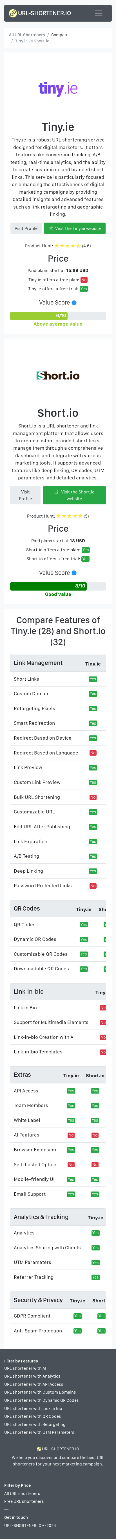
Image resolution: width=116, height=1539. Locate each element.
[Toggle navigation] (98, 13)
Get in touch (16, 1517)
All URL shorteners (22, 1493)
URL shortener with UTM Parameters (39, 1432)
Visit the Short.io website (77, 495)
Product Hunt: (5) (58, 516)
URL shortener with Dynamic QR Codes (41, 1400)
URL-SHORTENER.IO (44, 13)
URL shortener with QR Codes (32, 1416)
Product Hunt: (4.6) (58, 245)
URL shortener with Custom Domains (40, 1392)
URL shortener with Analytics (32, 1376)
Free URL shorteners (24, 1501)
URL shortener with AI (25, 1368)
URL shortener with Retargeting (35, 1424)
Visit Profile (26, 228)
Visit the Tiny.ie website (77, 228)
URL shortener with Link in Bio (33, 1408)
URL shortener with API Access (33, 1384)
